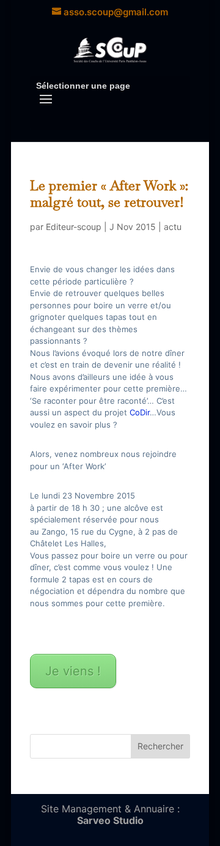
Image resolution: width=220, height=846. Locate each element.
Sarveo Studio (110, 820)
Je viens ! (73, 671)
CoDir (140, 412)
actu (173, 226)
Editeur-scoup (73, 226)
